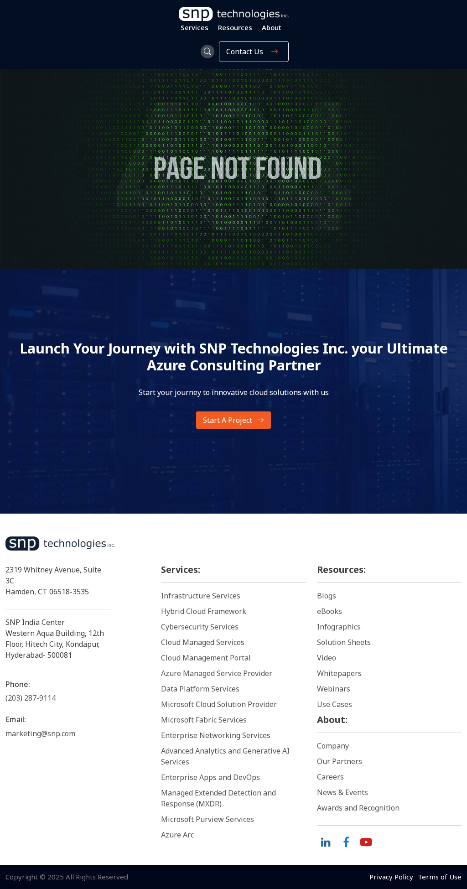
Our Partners (339, 761)
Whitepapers (339, 673)
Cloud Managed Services (202, 642)
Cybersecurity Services (200, 627)
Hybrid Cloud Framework (203, 611)
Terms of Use (440, 876)
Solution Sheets (344, 642)
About (271, 27)
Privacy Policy (391, 876)
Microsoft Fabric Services (204, 720)
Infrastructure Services (200, 596)
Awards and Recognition (358, 808)
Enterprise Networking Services (216, 735)
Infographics (339, 627)
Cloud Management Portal (206, 658)
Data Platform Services (200, 689)
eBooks (329, 611)
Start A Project (227, 420)
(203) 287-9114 (30, 698)
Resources (235, 27)
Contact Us (244, 52)
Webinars (333, 689)
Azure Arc (177, 835)
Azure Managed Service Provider (216, 673)
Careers (330, 777)
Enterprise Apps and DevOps (210, 777)
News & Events (342, 792)
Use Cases (334, 704)
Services (194, 27)
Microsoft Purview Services (207, 819)
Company (333, 746)
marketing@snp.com (40, 733)
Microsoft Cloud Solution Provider (219, 704)
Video (326, 658)
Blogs (326, 596)
